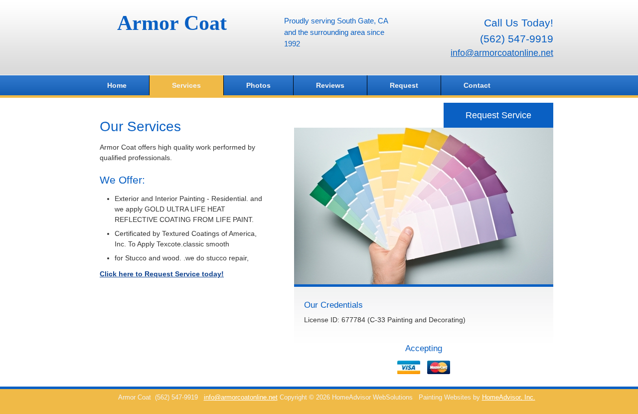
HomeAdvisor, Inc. (508, 397)
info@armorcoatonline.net (502, 53)
